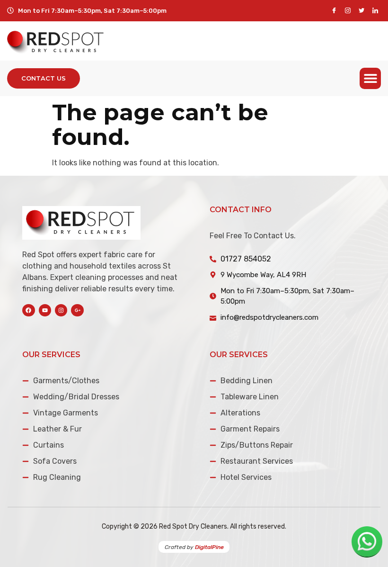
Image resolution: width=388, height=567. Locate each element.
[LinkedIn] (375, 11)
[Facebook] (334, 11)
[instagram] (347, 11)
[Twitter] (361, 11)
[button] (370, 78)
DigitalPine (209, 547)
